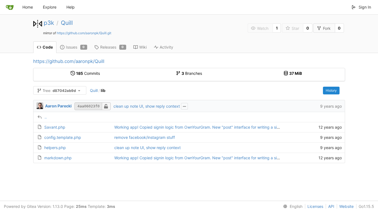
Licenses (315, 206)
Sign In (365, 7)
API (331, 206)
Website (346, 206)
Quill (67, 22)
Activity (166, 47)
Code (48, 47)
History (331, 90)
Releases (112, 47)
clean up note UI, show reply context (146, 106)
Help (70, 7)
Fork (327, 28)
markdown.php (58, 157)
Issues (75, 47)
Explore (49, 7)
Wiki (143, 47)
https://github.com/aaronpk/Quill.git (84, 33)
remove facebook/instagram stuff (144, 137)
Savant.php (54, 127)
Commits (88, 73)
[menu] (291, 206)
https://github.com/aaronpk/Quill (68, 61)
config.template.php (62, 137)
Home (27, 7)
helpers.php (55, 147)
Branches (192, 73)
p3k (49, 22)
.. (46, 117)
